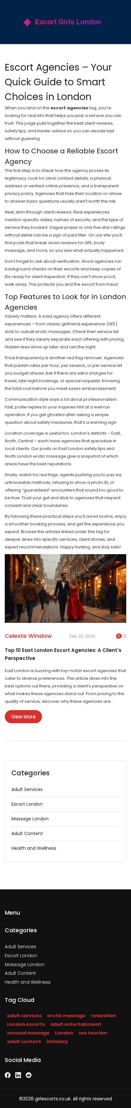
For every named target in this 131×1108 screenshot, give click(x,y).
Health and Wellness (33, 848)
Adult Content (27, 833)
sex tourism (93, 1033)
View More (23, 716)
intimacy (57, 1041)
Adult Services (27, 789)
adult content (24, 1041)
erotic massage (66, 1015)
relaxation (103, 1015)
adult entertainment (75, 1024)
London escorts (26, 1024)
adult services (24, 1015)
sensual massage (28, 1033)
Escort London (27, 804)
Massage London (30, 819)
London (64, 1033)
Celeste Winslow (28, 636)
